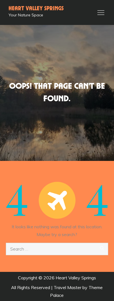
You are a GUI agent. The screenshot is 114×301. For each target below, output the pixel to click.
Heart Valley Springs (36, 8)
